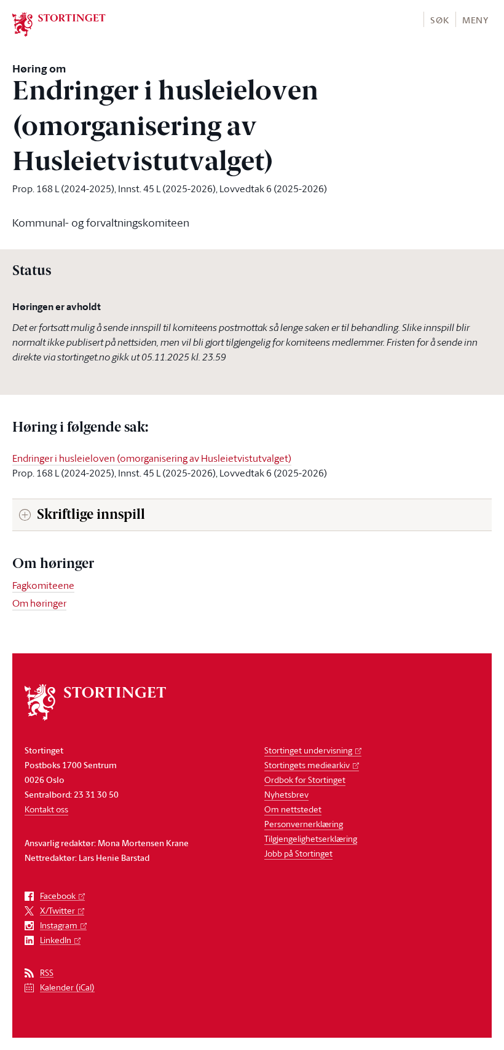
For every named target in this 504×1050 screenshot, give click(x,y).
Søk (439, 20)
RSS (46, 973)
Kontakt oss (46, 809)
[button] (439, 19)
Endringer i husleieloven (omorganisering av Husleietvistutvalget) (151, 458)
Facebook (58, 896)
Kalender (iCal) (67, 987)
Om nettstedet (292, 809)
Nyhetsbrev (286, 794)
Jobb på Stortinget (298, 853)
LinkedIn (55, 940)
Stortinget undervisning (308, 750)
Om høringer (39, 603)
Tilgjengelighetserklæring (310, 838)
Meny (475, 20)
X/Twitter (57, 911)
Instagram (58, 925)
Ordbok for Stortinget (304, 779)
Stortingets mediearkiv (307, 765)
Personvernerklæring (303, 824)
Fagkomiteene (43, 585)
